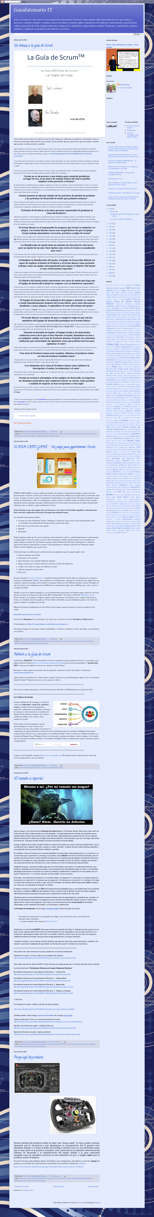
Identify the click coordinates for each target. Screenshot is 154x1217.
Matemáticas (113, 436)
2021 (110, 236)
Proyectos (131, 478)
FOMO (133, 384)
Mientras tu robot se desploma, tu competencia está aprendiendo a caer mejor (123, 167)
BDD (137, 310)
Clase (122, 324)
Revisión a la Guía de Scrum (32, 654)
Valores (133, 528)
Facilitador (128, 380)
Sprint (46, 436)
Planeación (109, 463)
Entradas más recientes (21, 1186)
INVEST (62, 1044)
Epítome (108, 366)
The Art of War (130, 515)
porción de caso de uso (127, 465)
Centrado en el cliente (112, 321)
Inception (131, 400)
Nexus (120, 449)
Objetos (134, 452)
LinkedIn (81, 1163)
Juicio (138, 415)
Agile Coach (129, 290)
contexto (130, 335)
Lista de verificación (132, 432)
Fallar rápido (113, 382)
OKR (138, 452)
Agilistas (132, 295)
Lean (125, 420)
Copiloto (138, 337)
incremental (109, 402)
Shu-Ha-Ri (115, 504)
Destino (134, 353)
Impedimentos (58, 641)
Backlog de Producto (113, 310)
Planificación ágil (127, 463)
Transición (137, 519)
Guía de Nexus (118, 391)
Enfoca (108, 364)
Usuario (28, 1181)
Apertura (25, 768)
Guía (111, 391)
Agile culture (136, 290)
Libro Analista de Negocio (133, 425)
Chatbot (108, 324)
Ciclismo (118, 324)
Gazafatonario (131, 130)
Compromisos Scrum (120, 330)
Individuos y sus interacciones (116, 404)
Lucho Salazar (124, 85)
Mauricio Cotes (121, 436)
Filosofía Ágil (58, 1178)
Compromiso (32, 768)
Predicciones (137, 467)
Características (110, 319)
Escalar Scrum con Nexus (127, 371)
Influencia (130, 404)
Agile (24, 641)
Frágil (107, 386)
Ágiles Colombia (32, 641)
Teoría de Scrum (120, 515)
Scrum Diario (32, 436)
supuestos (131, 510)
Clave (133, 324)
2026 (110, 209)
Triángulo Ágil (119, 521)
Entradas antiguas (93, 1186)
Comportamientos (128, 328)
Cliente (138, 324)
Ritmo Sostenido (132, 489)
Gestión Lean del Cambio (126, 389)
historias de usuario (48, 641)
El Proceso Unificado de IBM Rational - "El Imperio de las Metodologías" (122, 162)
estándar (129, 373)
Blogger (97, 1202)
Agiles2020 (131, 292)
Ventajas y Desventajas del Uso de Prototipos (122, 188)
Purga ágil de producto (28, 1057)
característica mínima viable (132, 317)
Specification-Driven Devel (128, 508)
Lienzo (126, 429)
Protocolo (120, 478)
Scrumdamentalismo (135, 499)
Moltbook (137, 445)
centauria (80, 1202)
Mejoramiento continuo (122, 438)
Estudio (108, 377)
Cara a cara (120, 317)
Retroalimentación (126, 487)
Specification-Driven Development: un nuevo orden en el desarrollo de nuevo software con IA (123, 156)
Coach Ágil (118, 326)
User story (123, 523)
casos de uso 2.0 (133, 319)
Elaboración (109, 362)
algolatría (114, 297)
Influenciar (137, 404)
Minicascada (137, 443)
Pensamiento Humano (113, 461)
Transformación (127, 519)
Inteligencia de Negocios (113, 413)
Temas (108, 515)
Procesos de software (124, 472)
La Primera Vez (127, 417)
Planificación (78, 434)
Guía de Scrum (59, 434)
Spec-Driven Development (113, 508)
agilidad (137, 292)
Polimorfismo (114, 465)
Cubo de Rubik (129, 341)
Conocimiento (110, 335)
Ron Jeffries (113, 492)
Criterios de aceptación (114, 341)
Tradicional (137, 517)
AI (136, 295)
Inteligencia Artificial (132, 411)
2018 (110, 245)
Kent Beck (113, 417)
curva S (112, 349)
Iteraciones (74, 641)
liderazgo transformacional (114, 429)
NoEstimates (125, 449)
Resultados (118, 487)
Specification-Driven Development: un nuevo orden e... (124, 215)
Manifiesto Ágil (68, 434)
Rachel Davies (120, 480)
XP (126, 532)
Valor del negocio (54, 436)
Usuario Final (27, 1046)
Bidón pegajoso (110, 312)
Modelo (117, 445)
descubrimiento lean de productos (122, 353)
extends (123, 380)
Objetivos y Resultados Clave (122, 452)
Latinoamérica (110, 420)
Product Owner (111, 474)
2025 (110, 224)
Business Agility (135, 313)
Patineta (121, 456)
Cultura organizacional (122, 347)
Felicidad (125, 382)
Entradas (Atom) (28, 1190)
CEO (121, 321)
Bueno (128, 312)
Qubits (113, 480)
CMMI (108, 326)
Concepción (130, 333)
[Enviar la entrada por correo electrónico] (60, 431)
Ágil (21, 434)
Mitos (112, 445)
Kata (107, 417)
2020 (110, 239)
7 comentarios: (53, 765)
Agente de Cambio (112, 288)
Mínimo (108, 445)
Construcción (117, 335)
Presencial (108, 469)
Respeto (56, 768)
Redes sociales (136, 480)
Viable (114, 532)
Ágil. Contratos (117, 290)
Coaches (124, 326)
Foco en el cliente (126, 384)
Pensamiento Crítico (133, 458)
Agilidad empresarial (112, 295)
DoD (121, 358)
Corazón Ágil (115, 339)
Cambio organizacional (133, 315)
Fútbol (119, 386)
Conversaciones (129, 337)
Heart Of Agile (122, 393)
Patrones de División (129, 456)
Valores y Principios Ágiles (120, 530)
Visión (118, 532)
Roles (107, 492)
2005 (110, 276)
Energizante (137, 362)
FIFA (133, 382)
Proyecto (125, 478)
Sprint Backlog (110, 510)
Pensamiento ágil (118, 458)
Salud (132, 492)
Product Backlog (135, 472)
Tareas (128, 512)
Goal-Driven (137, 389)
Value (132, 530)
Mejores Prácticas (135, 438)
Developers (118, 355)
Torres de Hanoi (116, 517)
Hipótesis (109, 395)
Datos (132, 349)
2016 (110, 251)
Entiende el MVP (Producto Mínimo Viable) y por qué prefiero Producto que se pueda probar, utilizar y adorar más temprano (123, 149)
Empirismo (46, 434)
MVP (138, 447)
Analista (128, 299)
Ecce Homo (118, 360)
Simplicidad (123, 504)
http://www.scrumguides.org (51, 755)
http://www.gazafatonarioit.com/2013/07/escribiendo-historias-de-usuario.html (42, 974)
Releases (114, 485)
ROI (139, 489)
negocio (115, 449)
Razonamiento (128, 480)
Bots (125, 312)
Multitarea (132, 447)
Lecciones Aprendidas (45, 1015)
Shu (110, 504)
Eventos (113, 378)
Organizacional (110, 454)
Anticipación (119, 304)
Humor (108, 400)
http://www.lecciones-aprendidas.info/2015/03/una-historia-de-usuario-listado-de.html (45, 1028)
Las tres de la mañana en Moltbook (121, 219)
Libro (124, 425)
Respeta (131, 485)
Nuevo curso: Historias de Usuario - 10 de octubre (122, 46)
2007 (110, 270)
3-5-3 (107, 285)
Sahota (128, 492)
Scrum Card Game (39, 643)
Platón (134, 463)
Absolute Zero (117, 285)
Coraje (38, 768)
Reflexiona (118, 483)
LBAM (116, 420)
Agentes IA (122, 288)
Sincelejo (137, 504)
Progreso (126, 476)
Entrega (113, 364)
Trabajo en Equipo (127, 517)
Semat (133, 501)
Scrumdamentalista (111, 501)
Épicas (138, 364)
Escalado (137, 369)
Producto (86, 1044)
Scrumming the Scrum (122, 501)
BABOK (132, 308)
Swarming (109, 512)
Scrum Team (122, 499)
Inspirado (121, 411)
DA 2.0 (121, 349)
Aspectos (108, 308)
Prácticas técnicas (127, 467)
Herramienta (137, 393)
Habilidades (109, 393)
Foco (42, 768)
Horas (131, 397)
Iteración (138, 413)
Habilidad (137, 391)
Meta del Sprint (117, 441)
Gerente (138, 386)
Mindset (131, 443)
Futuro (123, 386)
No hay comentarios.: (55, 1042)
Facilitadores (134, 380)
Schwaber (137, 492)
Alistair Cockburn (122, 297)
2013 (110, 260)
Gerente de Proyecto (112, 389)
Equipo (114, 366)
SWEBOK (115, 512)
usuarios (108, 528)
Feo (130, 382)
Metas (124, 441)
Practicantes (109, 467)
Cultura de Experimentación (128, 344)
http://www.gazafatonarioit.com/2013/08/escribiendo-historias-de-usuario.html (42, 981)
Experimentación (134, 377)
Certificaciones (131, 321)
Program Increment (118, 476)
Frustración (113, 386)
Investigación (131, 413)
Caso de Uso (121, 319)
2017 (110, 248)
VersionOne (109, 532)
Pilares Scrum (135, 460)
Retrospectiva (19, 436)
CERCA (124, 321)
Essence (123, 373)
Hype (112, 400)
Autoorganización (117, 308)
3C (111, 285)
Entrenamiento (132, 364)
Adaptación (129, 285)
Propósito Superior (111, 478)
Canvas (114, 317)
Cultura (138, 341)
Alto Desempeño (131, 297)
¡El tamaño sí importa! (28, 778)
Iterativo (116, 415)
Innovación (116, 408)
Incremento (117, 402)
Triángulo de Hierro (130, 521)
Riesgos (124, 489)
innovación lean (127, 409)
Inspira (116, 411)
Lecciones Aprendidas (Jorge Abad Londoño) (133, 135)
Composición (136, 328)
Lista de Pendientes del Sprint (74, 1044)
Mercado (108, 441)
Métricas (108, 443)
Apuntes (117, 306)
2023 (110, 230)
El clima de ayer (136, 360)
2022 (110, 233)
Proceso (116, 471)
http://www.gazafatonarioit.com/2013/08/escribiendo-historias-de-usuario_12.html (43, 987)
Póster (138, 465)
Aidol (138, 295)
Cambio (113, 315)
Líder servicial (116, 427)
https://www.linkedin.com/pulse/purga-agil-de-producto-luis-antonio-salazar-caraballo (48, 1167)
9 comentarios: (53, 639)
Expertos (118, 380)
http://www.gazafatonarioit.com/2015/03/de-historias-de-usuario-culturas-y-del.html (44, 1009)
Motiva (116, 447)
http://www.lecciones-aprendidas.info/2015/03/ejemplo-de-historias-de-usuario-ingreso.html (47, 1034)
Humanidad (136, 398)
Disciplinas (109, 358)
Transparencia (110, 521)
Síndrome (108, 506)
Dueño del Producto (36, 434)
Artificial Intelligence (133, 306)
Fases (120, 382)
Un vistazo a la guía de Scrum (33, 45)
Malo (119, 434)
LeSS (110, 425)
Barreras (133, 310)
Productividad (122, 474)
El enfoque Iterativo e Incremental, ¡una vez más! (124, 193)
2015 (110, 254)
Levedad (114, 425)
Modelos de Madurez (124, 445)
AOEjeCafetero (129, 304)
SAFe (124, 492)
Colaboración (110, 328)
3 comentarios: (53, 431)
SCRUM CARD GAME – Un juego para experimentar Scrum (54, 447)
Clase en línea (128, 324)
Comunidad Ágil (121, 333)
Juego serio (81, 641)
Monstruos (109, 447)
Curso (132, 347)
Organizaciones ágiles (121, 454)
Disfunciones (115, 358)
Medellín (128, 436)
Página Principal (58, 1186)
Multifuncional (123, 447)
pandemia (131, 454)
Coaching (130, 326)
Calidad (108, 315)
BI (139, 310)
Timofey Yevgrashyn (36, 578)
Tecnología (137, 512)
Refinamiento (110, 483)
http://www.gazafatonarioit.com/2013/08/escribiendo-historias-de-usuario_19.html (43, 993)
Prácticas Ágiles (117, 467)
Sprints (126, 510)
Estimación (136, 373)
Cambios (108, 317)
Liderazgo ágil (135, 427)
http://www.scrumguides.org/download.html (47, 663)
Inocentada (137, 408)
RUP (119, 491)
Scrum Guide (110, 497)
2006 (110, 273)
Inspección (109, 411)
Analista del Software (122, 301)
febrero (113, 211)
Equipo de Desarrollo (125, 366)
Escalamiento (110, 371)
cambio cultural (121, 315)
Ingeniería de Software (86, 1178)
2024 (110, 227)
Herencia (130, 393)
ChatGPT (113, 324)
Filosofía (138, 382)
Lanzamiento (136, 417)
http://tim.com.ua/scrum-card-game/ (27, 614)
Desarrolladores (126, 351)
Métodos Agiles (133, 440)
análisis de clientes (119, 299)
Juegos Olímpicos (131, 415)
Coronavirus (123, 339)
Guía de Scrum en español (27, 416)
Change (138, 321)
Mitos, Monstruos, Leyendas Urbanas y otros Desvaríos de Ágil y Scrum (122, 184)
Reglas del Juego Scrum (89, 434)
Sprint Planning (120, 510)
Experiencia (125, 378)
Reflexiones (125, 483)
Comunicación (110, 332)
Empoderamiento (128, 362)
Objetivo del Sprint (134, 449)
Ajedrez (108, 297)
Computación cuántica (134, 330)
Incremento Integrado (126, 402)
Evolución (118, 377)
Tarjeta (132, 512)
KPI (119, 417)
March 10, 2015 (51, 921)
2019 (110, 242)
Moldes (132, 445)
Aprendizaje (110, 306)
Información (109, 406)
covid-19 (130, 339)
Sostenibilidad (136, 506)
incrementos (66, 641)
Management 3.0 (126, 434)
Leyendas (119, 425)
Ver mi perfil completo (124, 88)
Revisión (26, 643)
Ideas (118, 400)
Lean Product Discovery (117, 423)
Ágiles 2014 (110, 292)
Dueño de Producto (129, 358)
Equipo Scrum (123, 369)
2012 (110, 263)
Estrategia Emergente (123, 375)
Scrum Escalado (136, 495)
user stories (115, 523)
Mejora (133, 436)
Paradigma (115, 456)
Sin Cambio (131, 504)
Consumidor (124, 335)
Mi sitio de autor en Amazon (133, 127)
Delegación (118, 351)
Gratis (107, 391)
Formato (138, 384)
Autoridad (126, 308)
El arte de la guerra (126, 360)
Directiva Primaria (135, 355)
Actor (123, 285)
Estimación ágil (111, 375)
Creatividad (137, 339)
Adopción (137, 285)
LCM (120, 420)
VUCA (123, 533)
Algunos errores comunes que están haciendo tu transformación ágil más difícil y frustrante (123, 198)
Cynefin (116, 349)
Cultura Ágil (26, 434)
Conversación (119, 337)
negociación (109, 449)
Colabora (136, 326)
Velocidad (137, 530)
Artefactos (123, 306)
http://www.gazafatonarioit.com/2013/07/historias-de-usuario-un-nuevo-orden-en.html (45, 958)
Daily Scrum (126, 349)
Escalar (117, 371)
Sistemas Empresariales (118, 506)
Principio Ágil (117, 469)
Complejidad (118, 328)
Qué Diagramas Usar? (115, 178)
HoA (127, 397)
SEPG (136, 501)
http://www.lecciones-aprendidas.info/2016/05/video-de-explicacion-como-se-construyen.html (48, 1022)
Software (128, 506)
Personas (126, 460)
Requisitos (92, 1044)
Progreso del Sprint (134, 476)
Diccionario (126, 355)
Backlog (39, 641)
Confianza (137, 333)
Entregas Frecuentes (122, 364)
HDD (115, 393)
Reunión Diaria (111, 489)
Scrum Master (40, 436)
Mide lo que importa (117, 443)
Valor (46, 643)
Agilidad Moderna (124, 295)
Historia (114, 395)
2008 (110, 266)
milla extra (126, 443)
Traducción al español (113, 519)
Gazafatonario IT (33, 10)
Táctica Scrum (122, 512)
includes (137, 400)
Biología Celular (119, 312)
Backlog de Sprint (125, 310)
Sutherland (137, 510)
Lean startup (128, 423)
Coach (112, 326)
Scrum (25, 436)
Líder (108, 427)
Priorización (126, 469)
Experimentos (110, 380)
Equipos (52, 434)
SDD (130, 501)
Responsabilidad (110, 487)
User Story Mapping (117, 526)
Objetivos (109, 452)
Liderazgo (125, 427)
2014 (110, 257)
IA (115, 400)
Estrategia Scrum (135, 375)
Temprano (113, 515)
